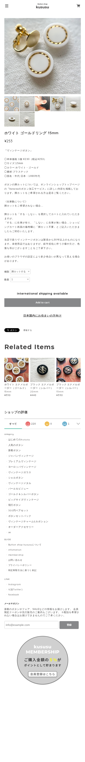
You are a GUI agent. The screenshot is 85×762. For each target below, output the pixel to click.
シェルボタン (16, 477)
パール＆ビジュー (18, 488)
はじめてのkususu (19, 439)
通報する (27, 330)
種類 (6, 271)
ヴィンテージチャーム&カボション (28, 521)
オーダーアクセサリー (21, 526)
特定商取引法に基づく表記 (22, 570)
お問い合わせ (15, 560)
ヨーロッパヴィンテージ (22, 466)
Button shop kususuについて (25, 544)
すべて (13, 423)
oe (9, 532)
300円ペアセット (18, 510)
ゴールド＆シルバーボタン (23, 494)
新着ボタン (14, 450)
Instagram (14, 584)
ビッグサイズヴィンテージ (23, 499)
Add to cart (43, 302)
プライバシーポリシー (20, 565)
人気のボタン (16, 444)
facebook (13, 594)
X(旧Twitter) (15, 589)
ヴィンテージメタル (19, 483)
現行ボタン (14, 504)
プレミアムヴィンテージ (22, 461)
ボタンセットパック (19, 515)
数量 (6, 279)
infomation (15, 549)
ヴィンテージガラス (19, 472)
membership (16, 555)
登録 (69, 624)
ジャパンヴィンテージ (21, 455)
